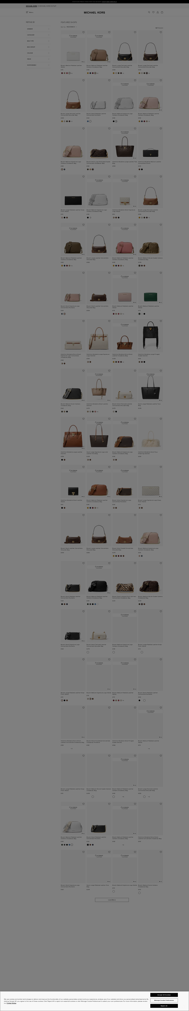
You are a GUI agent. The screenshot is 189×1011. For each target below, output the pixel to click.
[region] (94, 1001)
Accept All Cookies (164, 995)
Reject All (164, 1006)
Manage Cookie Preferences (164, 1000)
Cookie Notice (11, 1003)
